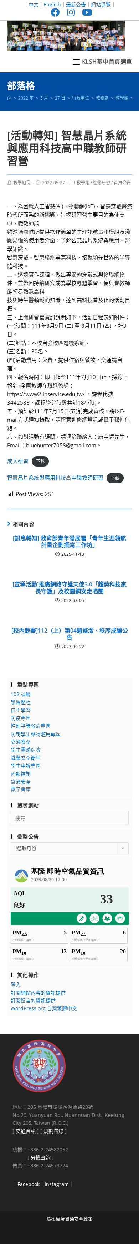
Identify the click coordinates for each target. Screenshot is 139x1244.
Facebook (28, 1184)
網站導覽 (101, 4)
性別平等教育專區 (31, 725)
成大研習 (18, 460)
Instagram (57, 1184)
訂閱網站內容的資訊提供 (38, 992)
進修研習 (101, 183)
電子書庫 (21, 789)
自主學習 (21, 710)
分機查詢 (41, 1157)
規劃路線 (53, 1131)
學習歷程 (21, 702)
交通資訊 (26, 1131)
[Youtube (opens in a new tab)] (85, 12)
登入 (16, 984)
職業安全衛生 (26, 757)
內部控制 (21, 773)
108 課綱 (21, 694)
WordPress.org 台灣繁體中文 (44, 1008)
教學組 (83, 183)
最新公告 (76, 4)
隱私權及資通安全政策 (69, 1219)
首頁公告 (122, 183)
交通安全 (21, 741)
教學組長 (21, 183)
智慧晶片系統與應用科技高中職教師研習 (55, 477)
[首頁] (9, 98)
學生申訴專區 (26, 765)
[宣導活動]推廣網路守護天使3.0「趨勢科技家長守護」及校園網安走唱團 (69, 588)
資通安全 (21, 781)
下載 (40, 461)
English (52, 4)
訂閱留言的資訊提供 (33, 1000)
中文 (33, 4)
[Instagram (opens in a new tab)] (70, 12)
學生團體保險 (26, 749)
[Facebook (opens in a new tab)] (55, 12)
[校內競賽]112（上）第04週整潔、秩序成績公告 (69, 634)
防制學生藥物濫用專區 (36, 734)
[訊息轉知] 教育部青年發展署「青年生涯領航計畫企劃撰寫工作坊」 (69, 541)
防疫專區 (21, 718)
